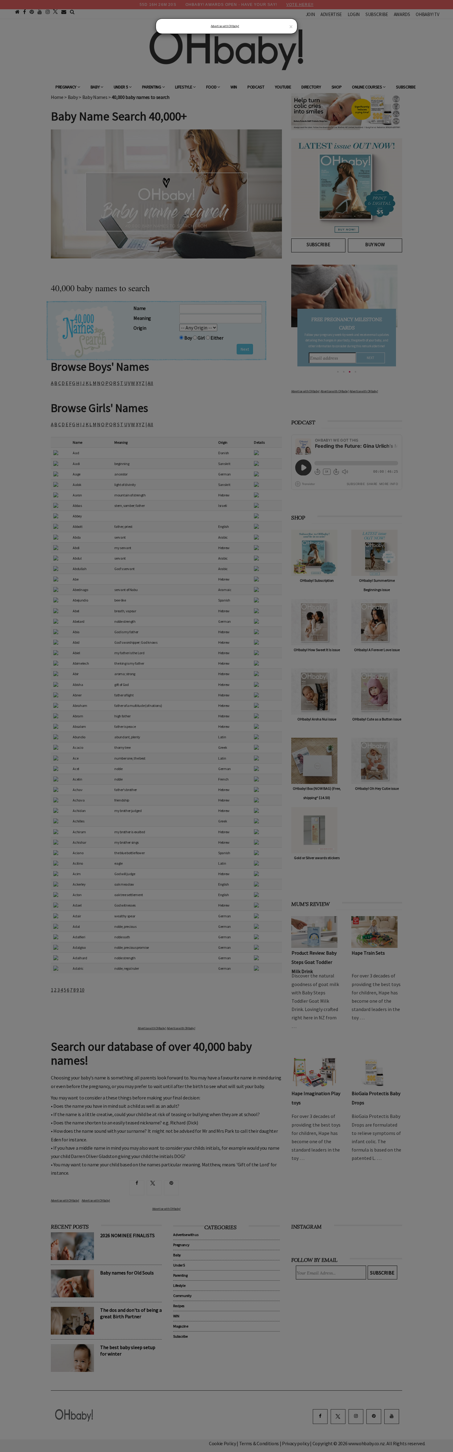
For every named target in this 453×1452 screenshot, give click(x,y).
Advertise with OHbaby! (225, 26)
